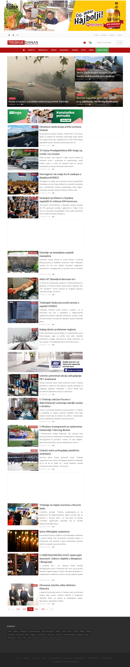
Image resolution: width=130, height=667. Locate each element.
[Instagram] (17, 35)
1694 (18, 609)
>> (51, 609)
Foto (83, 50)
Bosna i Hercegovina (48, 631)
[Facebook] (9, 35)
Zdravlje (58, 634)
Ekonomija (11, 634)
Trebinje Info (67, 658)
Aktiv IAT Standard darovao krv (57, 279)
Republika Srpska (34, 631)
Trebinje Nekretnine (93, 658)
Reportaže (80, 634)
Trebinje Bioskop (107, 658)
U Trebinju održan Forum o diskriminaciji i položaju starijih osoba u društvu (61, 403)
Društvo (42, 50)
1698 (43, 609)
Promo (75, 50)
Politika (88, 631)
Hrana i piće (50, 634)
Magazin (64, 50)
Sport (54, 50)
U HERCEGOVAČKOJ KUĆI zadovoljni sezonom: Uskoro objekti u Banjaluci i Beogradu (60, 558)
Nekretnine (102, 50)
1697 (36, 609)
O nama (96, 35)
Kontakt (119, 35)
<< (9, 609)
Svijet (63, 631)
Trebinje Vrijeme (79, 658)
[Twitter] (13, 35)
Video (91, 50)
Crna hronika (20, 634)
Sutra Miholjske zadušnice (54, 531)
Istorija (86, 634)
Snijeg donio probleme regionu (57, 329)
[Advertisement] (45, 235)
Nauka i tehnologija (69, 634)
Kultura (76, 631)
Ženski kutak (11, 638)
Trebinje (15, 631)
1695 (24, 609)
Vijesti (31, 50)
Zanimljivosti (42, 634)
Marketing (104, 35)
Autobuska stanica (55, 658)
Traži (120, 42)
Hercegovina (23, 631)
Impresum (112, 35)
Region (58, 631)
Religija (82, 631)
